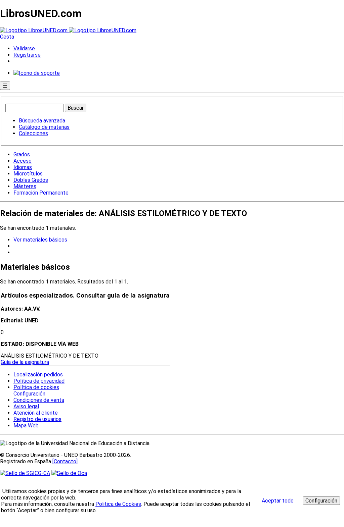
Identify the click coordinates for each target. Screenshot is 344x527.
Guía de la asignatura (25, 362)
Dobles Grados (30, 180)
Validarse (24, 48)
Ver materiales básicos (40, 239)
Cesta (7, 37)
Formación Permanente (41, 193)
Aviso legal (26, 406)
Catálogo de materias (44, 127)
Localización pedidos (38, 374)
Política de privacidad (38, 381)
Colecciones (33, 133)
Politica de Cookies (118, 504)
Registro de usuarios (37, 419)
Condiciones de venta (38, 400)
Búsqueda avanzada (42, 120)
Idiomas (22, 167)
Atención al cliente (35, 413)
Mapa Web (26, 425)
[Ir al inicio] (68, 30)
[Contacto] (65, 461)
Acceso (22, 161)
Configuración (28, 394)
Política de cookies (36, 387)
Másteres (24, 186)
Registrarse (27, 55)
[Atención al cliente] (36, 73)
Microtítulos (28, 173)
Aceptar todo (278, 500)
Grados (21, 154)
